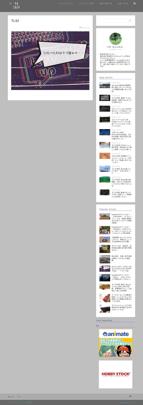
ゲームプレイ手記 (86, 3)
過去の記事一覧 (106, 3)
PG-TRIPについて (66, 3)
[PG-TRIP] (21, 10)
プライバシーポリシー (16, 402)
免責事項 (29, 402)
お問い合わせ (123, 3)
